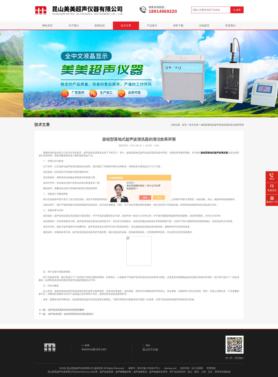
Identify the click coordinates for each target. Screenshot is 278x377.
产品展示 (152, 25)
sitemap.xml (170, 368)
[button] (137, 113)
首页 (184, 124)
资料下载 (178, 25)
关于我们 (74, 25)
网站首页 (47, 25)
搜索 (238, 10)
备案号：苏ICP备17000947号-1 (144, 368)
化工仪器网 (197, 368)
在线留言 (204, 25)
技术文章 (126, 25)
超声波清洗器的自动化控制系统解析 (66, 309)
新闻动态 (100, 25)
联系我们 (230, 25)
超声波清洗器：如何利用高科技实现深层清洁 (70, 314)
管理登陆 (211, 368)
